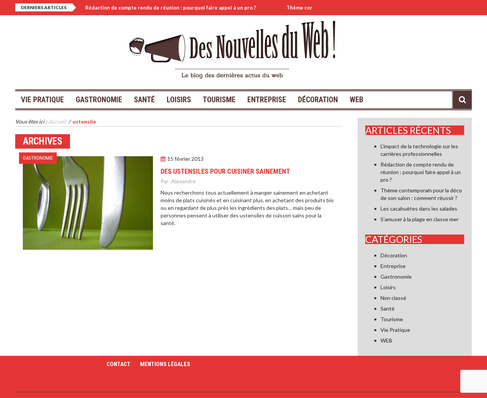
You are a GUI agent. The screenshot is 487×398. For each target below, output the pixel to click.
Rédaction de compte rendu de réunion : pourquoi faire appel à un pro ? (163, 8)
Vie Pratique (42, 99)
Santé (144, 99)
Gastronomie (99, 99)
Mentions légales (165, 364)
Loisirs (179, 99)
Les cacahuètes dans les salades (418, 208)
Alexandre (183, 181)
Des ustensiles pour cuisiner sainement (225, 171)
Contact (119, 364)
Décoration (318, 99)
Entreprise (266, 99)
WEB (356, 99)
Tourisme (219, 99)
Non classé (393, 298)
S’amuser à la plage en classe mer (419, 219)
